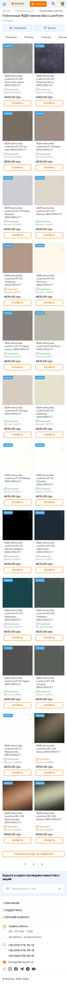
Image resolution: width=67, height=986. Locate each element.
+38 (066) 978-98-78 (21, 955)
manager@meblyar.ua (21, 962)
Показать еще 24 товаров (33, 854)
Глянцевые (11, 37)
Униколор (46, 37)
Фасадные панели (25, 11)
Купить (17, 103)
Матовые (29, 37)
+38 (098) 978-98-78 (21, 950)
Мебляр (6, 11)
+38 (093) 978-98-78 (21, 945)
